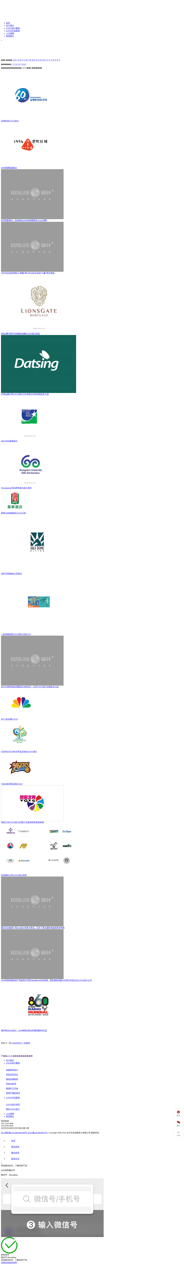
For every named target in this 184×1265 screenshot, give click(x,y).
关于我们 (10, 25)
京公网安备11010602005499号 (14, 1133)
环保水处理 (11, 1084)
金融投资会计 (12, 1070)
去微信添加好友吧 (9, 1263)
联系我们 (10, 36)
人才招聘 (10, 33)
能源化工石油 (12, 1088)
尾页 (28, 1043)
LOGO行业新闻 (13, 31)
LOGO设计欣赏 (13, 1104)
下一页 (23, 1043)
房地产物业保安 (13, 1093)
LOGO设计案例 (13, 28)
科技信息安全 (12, 1074)
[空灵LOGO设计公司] (30, 19)
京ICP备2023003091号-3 (38, 1133)
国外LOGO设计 (13, 1109)
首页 (8, 23)
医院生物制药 (12, 1079)
